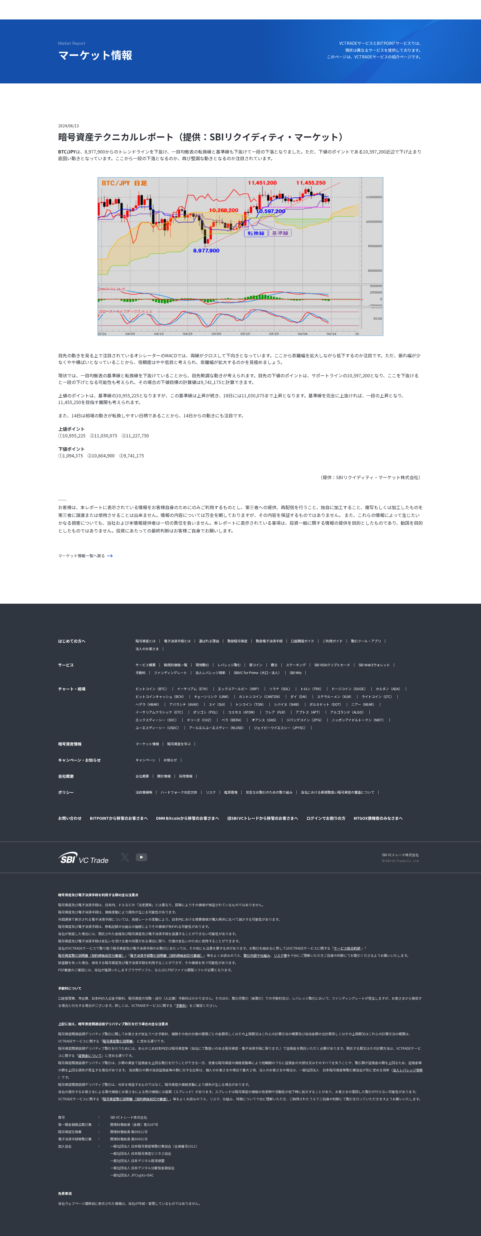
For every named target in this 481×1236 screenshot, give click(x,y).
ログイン (406, 12)
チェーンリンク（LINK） (212, 696)
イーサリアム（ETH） (193, 688)
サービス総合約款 (347, 948)
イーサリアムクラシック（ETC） (160, 712)
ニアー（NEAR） (363, 704)
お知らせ (170, 759)
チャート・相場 (146, 12)
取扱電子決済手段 (269, 640)
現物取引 (202, 664)
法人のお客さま (147, 648)
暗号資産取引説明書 (118, 1041)
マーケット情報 (147, 743)
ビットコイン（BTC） (152, 688)
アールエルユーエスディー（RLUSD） (217, 727)
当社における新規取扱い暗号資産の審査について (337, 792)
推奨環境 (230, 792)
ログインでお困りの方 (325, 818)
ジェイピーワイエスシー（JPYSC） (280, 727)
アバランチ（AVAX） (184, 704)
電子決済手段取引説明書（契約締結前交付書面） (166, 955)
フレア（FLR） (276, 712)
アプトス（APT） (309, 712)
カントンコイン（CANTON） (260, 696)
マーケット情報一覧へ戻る (81, 555)
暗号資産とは (146, 640)
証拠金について (90, 1055)
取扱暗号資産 (237, 640)
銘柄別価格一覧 (175, 664)
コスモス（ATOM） (242, 712)
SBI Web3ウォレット (374, 664)
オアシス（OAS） (265, 719)
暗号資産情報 (178, 12)
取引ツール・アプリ (366, 640)
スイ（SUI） (218, 704)
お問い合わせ (256, 12)
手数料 (141, 672)
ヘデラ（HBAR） (148, 704)
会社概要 (142, 776)
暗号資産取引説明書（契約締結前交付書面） (91, 955)
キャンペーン (145, 759)
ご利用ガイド (333, 640)
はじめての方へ (89, 12)
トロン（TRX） (311, 688)
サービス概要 (146, 664)
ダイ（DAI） (299, 696)
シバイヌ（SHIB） (287, 704)
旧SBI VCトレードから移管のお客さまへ (262, 818)
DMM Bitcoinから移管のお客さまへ (187, 818)
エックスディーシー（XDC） (157, 719)
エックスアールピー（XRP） (239, 688)
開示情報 (164, 776)
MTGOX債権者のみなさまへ (378, 818)
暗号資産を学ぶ (179, 743)
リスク (211, 792)
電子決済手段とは (177, 640)
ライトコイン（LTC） (378, 696)
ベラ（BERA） (232, 719)
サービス (118, 12)
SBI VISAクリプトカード (332, 664)
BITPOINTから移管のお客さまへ (119, 818)
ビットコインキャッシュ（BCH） (161, 696)
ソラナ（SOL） (280, 688)
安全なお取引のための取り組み (269, 792)
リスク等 (280, 955)
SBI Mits (295, 672)
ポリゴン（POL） (206, 712)
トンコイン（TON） (250, 704)
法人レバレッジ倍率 (210, 672)
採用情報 (185, 776)
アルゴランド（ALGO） (347, 712)
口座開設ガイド (302, 640)
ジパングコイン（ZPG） (304, 719)
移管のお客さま (287, 12)
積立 (274, 664)
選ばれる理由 (209, 640)
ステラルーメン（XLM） (335, 696)
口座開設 (433, 12)
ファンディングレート (170, 672)
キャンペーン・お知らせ (217, 12)
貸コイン (255, 664)
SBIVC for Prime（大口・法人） (257, 672)
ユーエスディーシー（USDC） (158, 727)
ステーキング (296, 664)
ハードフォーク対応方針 (179, 792)
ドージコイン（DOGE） (349, 688)
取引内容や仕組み (257, 955)
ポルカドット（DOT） (326, 704)
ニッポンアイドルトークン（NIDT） (359, 719)
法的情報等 (144, 792)
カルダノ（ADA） (389, 688)
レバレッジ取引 (229, 664)
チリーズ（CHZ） (200, 719)
